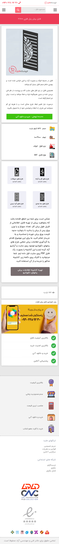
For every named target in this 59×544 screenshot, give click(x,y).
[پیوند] (50, 2)
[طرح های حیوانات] (17, 172)
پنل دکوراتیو (52, 302)
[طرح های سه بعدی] (42, 197)
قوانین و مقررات (49, 449)
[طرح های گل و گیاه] (42, 172)
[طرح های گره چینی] (17, 197)
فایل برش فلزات (41, 302)
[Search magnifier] (18, 10)
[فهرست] (55, 9)
